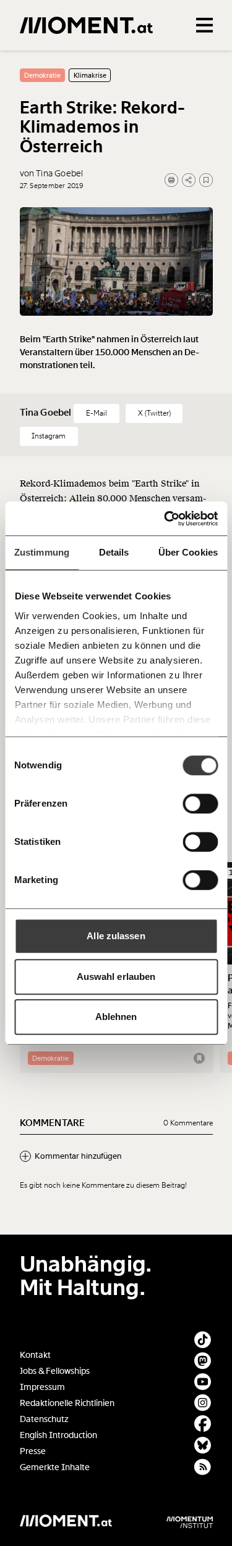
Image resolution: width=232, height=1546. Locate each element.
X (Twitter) (154, 413)
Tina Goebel (47, 412)
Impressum (42, 1387)
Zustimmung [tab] (41, 552)
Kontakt (35, 1355)
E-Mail (96, 413)
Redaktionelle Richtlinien (67, 1403)
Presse (33, 1451)
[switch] (200, 803)
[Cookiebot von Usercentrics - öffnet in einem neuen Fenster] (165, 519)
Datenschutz (44, 1419)
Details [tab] (114, 552)
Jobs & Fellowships (55, 1371)
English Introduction (58, 1435)
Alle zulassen (116, 936)
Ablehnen (116, 1016)
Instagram (49, 436)
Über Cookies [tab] (188, 552)
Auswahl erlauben (116, 976)
